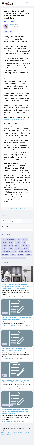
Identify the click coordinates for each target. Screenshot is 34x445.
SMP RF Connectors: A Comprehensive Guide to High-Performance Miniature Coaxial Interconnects (15, 411)
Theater (20, 255)
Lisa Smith (5, 388)
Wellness (28, 255)
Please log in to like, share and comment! (14, 208)
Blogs (5, 21)
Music (26, 248)
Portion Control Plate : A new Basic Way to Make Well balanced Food (16, 318)
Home (10, 248)
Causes (24, 239)
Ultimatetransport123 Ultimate (10, 325)
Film (24, 242)
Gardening (25, 245)
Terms (8, 432)
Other (14, 252)
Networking (6, 252)
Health (4, 248)
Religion (27, 252)
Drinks (18, 242)
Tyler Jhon (5, 358)
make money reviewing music (14, 120)
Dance (11, 242)
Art (18, 239)
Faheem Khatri (13, 24)
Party (21, 252)
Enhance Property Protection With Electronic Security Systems (13, 349)
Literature (18, 248)
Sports (13, 255)
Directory (9, 434)
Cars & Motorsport (8, 239)
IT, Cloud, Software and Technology (13, 258)
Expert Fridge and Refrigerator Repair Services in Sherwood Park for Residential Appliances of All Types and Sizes (16, 286)
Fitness (13, 21)
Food (11, 245)
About (3, 432)
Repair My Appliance (8, 296)
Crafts (4, 242)
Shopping (5, 255)
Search (28, 221)
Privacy (13, 432)
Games (17, 245)
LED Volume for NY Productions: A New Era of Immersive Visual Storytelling (16, 381)
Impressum (20, 432)
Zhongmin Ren (6, 421)
